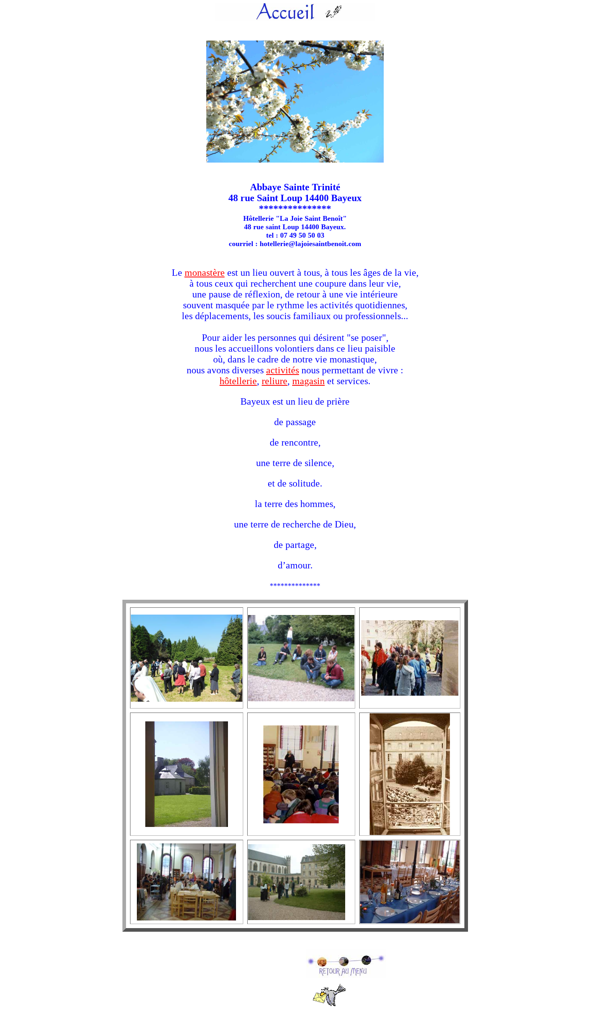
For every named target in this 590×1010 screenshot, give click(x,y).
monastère (205, 272)
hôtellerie (238, 381)
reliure (274, 381)
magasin (308, 381)
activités (282, 370)
